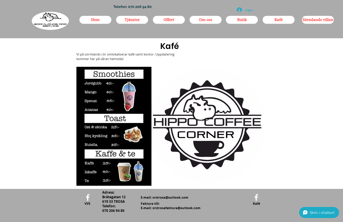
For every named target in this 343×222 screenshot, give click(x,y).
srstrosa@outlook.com (170, 197)
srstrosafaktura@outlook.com (176, 208)
